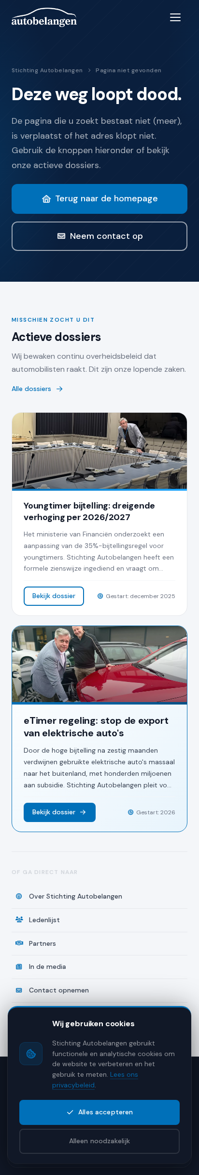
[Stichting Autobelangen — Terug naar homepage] (44, 17)
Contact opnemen (59, 990)
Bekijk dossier (53, 595)
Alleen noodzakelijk (99, 1140)
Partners (42, 943)
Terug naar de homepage (106, 198)
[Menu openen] (176, 17)
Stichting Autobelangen (47, 70)
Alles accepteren (105, 1112)
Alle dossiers (31, 388)
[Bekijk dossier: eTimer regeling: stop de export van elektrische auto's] (99, 729)
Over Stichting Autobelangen (75, 896)
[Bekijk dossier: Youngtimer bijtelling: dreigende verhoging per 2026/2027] (99, 514)
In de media (47, 966)
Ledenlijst (44, 919)
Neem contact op (106, 236)
